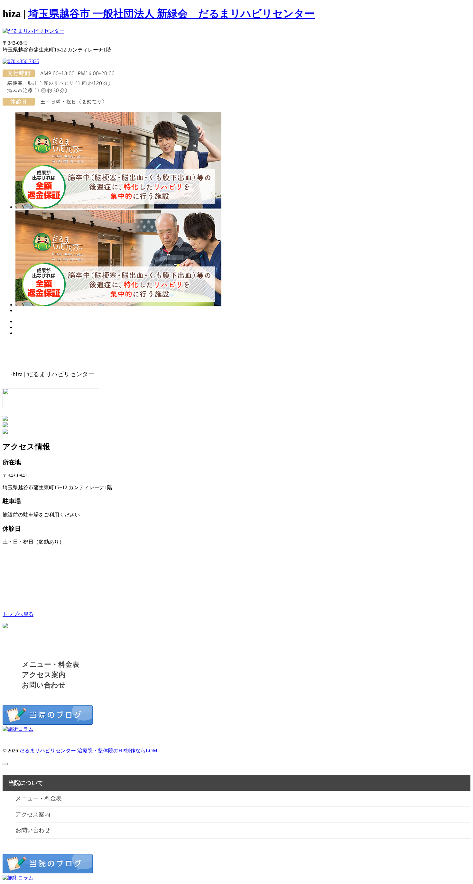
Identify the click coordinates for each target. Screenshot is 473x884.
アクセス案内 (44, 675)
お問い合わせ (44, 685)
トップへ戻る (18, 614)
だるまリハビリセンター (48, 750)
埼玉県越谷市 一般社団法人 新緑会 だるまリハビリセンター (171, 13)
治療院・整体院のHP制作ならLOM (117, 750)
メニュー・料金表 (50, 664)
